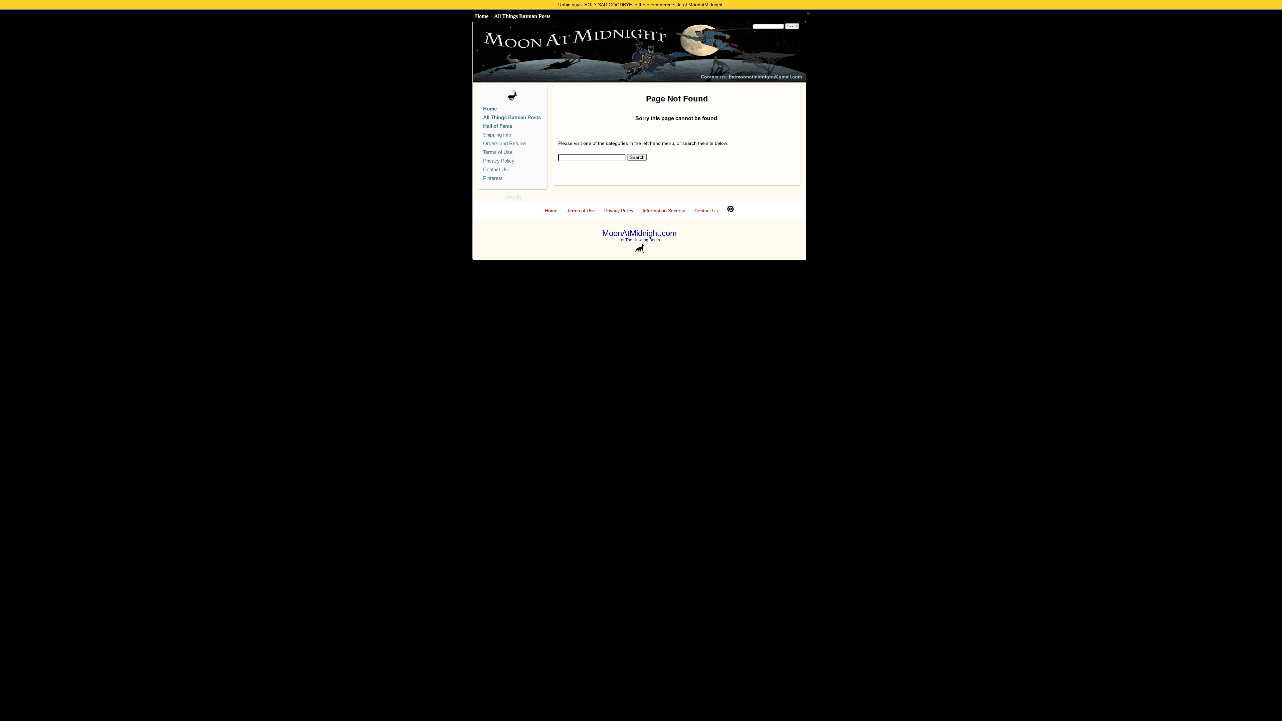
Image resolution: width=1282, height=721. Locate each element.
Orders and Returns (504, 143)
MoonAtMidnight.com (639, 233)
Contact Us (495, 169)
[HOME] (589, 51)
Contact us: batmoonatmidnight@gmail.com (751, 76)
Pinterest (492, 178)
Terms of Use (497, 152)
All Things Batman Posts (522, 16)
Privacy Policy (498, 161)
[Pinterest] (730, 210)
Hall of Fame (497, 126)
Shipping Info (497, 135)
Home (481, 16)
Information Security (664, 210)
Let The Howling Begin (639, 240)
